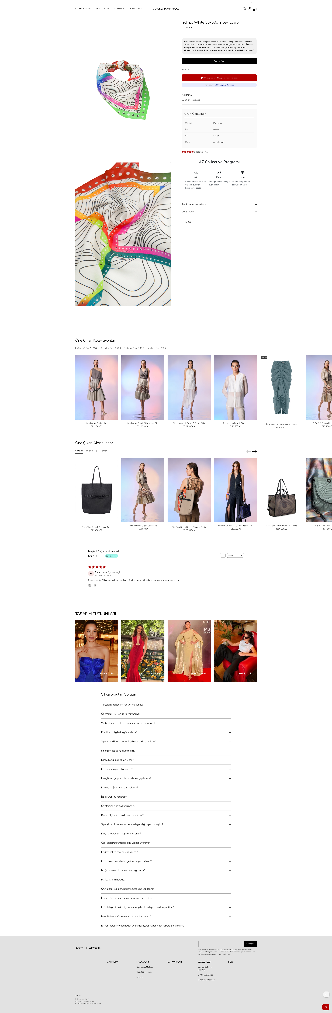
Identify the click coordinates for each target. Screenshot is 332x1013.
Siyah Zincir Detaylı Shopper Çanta (97, 527)
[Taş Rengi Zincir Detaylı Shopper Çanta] (189, 490)
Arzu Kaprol (85, 999)
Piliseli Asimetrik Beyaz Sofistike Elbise (189, 423)
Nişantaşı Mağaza (144, 972)
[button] (188, 152)
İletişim (139, 977)
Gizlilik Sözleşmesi (205, 975)
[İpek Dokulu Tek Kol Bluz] (96, 387)
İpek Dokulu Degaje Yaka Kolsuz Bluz (143, 423)
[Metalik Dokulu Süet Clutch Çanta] (142, 490)
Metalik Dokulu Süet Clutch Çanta (143, 525)
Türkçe (253, 3)
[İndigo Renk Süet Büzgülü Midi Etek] (281, 387)
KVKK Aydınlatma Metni (228, 950)
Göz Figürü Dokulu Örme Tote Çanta (281, 525)
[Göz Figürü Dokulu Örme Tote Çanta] (281, 490)
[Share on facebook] (89, 586)
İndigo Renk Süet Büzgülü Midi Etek (281, 424)
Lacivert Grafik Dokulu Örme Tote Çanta (235, 525)
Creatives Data (89, 1001)
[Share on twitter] (94, 585)
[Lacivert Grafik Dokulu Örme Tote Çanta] (235, 490)
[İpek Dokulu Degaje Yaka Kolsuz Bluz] (142, 387)
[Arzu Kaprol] (166, 8)
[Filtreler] (223, 555)
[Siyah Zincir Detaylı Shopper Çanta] (96, 490)
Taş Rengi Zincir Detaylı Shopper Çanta (189, 527)
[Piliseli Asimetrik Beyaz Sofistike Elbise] (189, 387)
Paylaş (188, 222)
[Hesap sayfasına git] (250, 8)
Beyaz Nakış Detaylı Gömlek (235, 423)
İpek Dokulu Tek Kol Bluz (96, 423)
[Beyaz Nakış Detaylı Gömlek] (235, 387)
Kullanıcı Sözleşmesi (206, 980)
